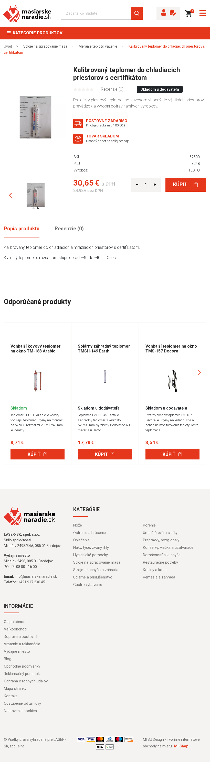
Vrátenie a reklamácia (22, 644)
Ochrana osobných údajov (26, 681)
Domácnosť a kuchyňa (162, 555)
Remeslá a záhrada (159, 577)
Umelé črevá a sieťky (160, 532)
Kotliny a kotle (154, 569)
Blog (7, 659)
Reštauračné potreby (160, 562)
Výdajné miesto (17, 651)
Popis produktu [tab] (21, 229)
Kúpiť (180, 184)
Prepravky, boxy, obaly (161, 540)
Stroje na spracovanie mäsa (96, 562)
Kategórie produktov (36, 32)
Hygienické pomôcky (90, 555)
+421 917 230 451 (32, 582)
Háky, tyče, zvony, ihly (91, 547)
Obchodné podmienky (22, 666)
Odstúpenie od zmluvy (22, 703)
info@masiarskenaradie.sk (36, 576)
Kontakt (10, 696)
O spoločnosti (15, 621)
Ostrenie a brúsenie (89, 532)
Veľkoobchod (15, 629)
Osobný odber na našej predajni (108, 141)
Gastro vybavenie (87, 584)
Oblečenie (81, 540)
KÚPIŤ (34, 454)
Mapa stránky (15, 688)
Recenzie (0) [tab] (69, 229)
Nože (77, 525)
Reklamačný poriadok (22, 673)
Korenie (149, 525)
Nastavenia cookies (20, 711)
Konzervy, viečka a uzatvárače (168, 547)
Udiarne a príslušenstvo (92, 577)
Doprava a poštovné (21, 636)
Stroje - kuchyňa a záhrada (95, 569)
